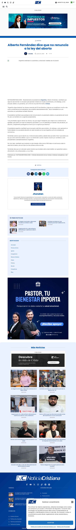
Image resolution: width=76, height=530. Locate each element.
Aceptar (50, 523)
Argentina (44, 100)
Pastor (12, 260)
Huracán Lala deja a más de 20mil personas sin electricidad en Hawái (23, 465)
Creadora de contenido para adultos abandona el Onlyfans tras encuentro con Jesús (52, 440)
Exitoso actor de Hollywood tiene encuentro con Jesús (24, 440)
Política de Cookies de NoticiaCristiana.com (43, 526)
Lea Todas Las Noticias (38, 204)
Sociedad (13, 245)
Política (39, 40)
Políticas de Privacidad (63, 526)
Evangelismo (14, 254)
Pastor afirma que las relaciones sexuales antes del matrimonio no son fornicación (52, 414)
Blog (12, 272)
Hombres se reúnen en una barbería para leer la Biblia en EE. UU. (56, 223)
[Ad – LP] (38, 366)
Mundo (12, 266)
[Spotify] (49, 484)
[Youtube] (5, 2)
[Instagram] (10, 2)
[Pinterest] (45, 484)
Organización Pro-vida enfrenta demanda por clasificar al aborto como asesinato (27, 230)
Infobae (48, 103)
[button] (72, 502)
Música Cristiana (15, 257)
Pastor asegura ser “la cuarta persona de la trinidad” (52, 465)
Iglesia (12, 251)
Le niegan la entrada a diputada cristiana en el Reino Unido (27, 222)
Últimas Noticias (16, 218)
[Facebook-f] (2, 2)
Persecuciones (14, 248)
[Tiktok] (13, 2)
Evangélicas (14, 269)
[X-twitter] (8, 2)
